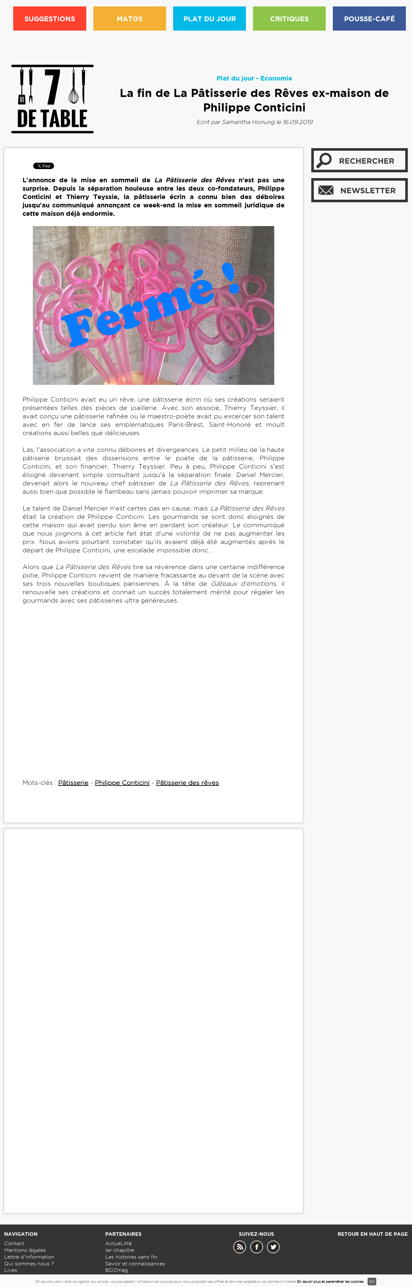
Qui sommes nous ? (29, 1263)
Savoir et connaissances (135, 1263)
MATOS (130, 19)
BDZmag (116, 1270)
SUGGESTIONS (49, 19)
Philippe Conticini (122, 782)
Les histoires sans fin (131, 1257)
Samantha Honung (248, 122)
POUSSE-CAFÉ (369, 19)
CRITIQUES (289, 19)
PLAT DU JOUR (209, 19)
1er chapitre (119, 1250)
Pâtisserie (73, 782)
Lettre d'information (29, 1257)
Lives (10, 1270)
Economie (276, 78)
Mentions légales (25, 1250)
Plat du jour (235, 78)
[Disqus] (154, 932)
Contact (14, 1243)
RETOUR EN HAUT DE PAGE (373, 1234)
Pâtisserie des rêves (187, 782)
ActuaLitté (118, 1243)
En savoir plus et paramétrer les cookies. (330, 1281)
